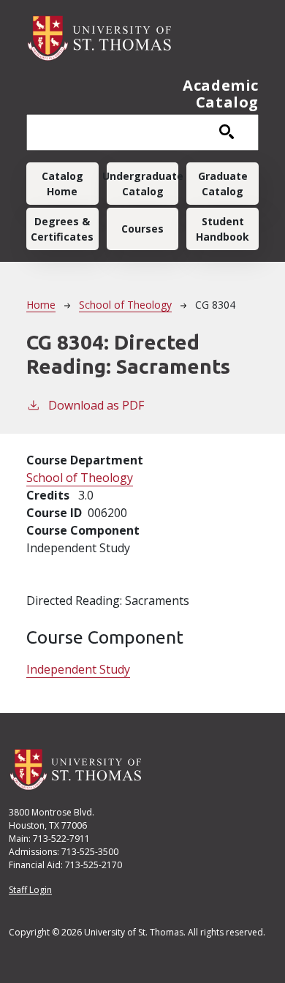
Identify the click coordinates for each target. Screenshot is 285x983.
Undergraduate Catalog (143, 183)
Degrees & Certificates (62, 229)
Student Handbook (222, 229)
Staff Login (30, 890)
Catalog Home (62, 183)
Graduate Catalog (223, 183)
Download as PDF (96, 405)
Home (41, 305)
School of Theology (125, 305)
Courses (142, 229)
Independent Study (78, 669)
